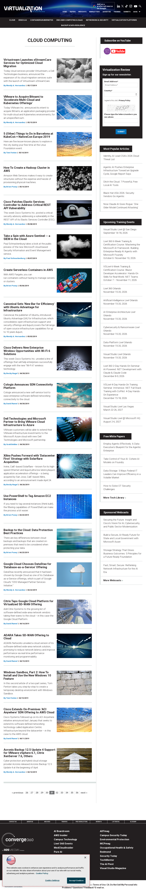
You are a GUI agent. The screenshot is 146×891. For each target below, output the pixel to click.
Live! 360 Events (63, 843)
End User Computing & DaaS (69, 20)
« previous (17, 792)
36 (77, 792)
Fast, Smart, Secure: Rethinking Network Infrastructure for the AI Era (120, 568)
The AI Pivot (107, 864)
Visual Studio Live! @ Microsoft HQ (121, 418)
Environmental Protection (114, 839)
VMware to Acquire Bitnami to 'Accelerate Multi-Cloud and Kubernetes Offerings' (23, 100)
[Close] (85, 857)
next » (84, 792)
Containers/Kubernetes (41, 20)
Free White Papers (114, 436)
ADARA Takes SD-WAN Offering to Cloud (26, 636)
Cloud (12, 20)
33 (62, 792)
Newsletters (94, 12)
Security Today (108, 855)
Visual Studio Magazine (113, 868)
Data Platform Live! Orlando (117, 342)
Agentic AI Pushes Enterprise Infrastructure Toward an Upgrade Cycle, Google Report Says (121, 170)
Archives (47, 821)
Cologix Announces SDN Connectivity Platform (28, 386)
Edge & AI (23, 20)
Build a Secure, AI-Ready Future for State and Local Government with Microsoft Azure (121, 538)
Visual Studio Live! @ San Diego (119, 229)
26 (27, 792)
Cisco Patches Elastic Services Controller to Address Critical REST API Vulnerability (27, 205)
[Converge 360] (17, 840)
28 (37, 792)
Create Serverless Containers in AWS (28, 270)
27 (32, 792)
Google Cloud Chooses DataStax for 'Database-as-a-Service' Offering (27, 565)
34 (67, 792)
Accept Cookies (76, 880)
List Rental (116, 821)
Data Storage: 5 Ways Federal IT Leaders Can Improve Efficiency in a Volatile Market (122, 474)
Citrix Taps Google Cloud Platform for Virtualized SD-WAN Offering (28, 602)
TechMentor (107, 859)
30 (47, 792)
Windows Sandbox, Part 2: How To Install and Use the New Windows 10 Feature (27, 675)
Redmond (105, 851)
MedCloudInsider (63, 847)
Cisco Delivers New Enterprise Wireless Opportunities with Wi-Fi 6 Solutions (27, 351)
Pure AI (58, 851)
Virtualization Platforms (124, 20)
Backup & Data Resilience (73, 25)
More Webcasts (112, 580)
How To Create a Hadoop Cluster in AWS (27, 169)
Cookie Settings (52, 880)
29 (42, 792)
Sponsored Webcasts (116, 512)
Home (65, 12)
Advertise (107, 12)
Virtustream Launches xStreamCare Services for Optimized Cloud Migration (27, 63)
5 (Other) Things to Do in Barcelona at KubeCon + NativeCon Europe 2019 (28, 135)
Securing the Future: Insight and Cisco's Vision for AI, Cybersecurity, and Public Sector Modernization (121, 523)
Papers (73, 12)
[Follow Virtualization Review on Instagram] (130, 6)
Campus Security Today (113, 835)
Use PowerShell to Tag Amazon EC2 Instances (27, 497)
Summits (126, 12)
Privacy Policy (124, 101)
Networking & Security (97, 20)
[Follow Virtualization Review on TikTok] (126, 6)
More (135, 12)
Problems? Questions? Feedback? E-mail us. (83, 887)
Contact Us (13, 821)
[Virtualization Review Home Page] (24, 10)
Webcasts (82, 12)
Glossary (133, 821)
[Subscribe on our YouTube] (113, 53)
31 (52, 792)
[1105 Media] (13, 850)
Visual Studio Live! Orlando (117, 354)
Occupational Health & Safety (116, 847)
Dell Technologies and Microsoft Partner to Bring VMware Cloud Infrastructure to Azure (25, 422)
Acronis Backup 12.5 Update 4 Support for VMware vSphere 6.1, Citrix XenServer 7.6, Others (29, 753)
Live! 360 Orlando (112, 288)
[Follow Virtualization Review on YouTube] (135, 6)
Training (117, 12)
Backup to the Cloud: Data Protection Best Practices (28, 531)
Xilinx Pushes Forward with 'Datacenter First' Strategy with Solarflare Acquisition (29, 459)
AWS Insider (61, 835)
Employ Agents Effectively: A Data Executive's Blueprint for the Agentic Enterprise (122, 447)
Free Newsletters (81, 821)
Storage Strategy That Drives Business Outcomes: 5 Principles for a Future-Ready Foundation (122, 553)
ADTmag (104, 831)
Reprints (99, 821)
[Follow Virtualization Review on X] (122, 6)
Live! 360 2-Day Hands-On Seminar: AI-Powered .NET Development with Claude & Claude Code (122, 369)
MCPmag (105, 843)
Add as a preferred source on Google (105, 6)
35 (72, 792)
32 (57, 792)
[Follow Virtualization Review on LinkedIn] (118, 6)
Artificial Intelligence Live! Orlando (120, 300)
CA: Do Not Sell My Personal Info (122, 885)
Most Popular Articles (116, 148)
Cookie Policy (42, 873)
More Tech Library (113, 497)
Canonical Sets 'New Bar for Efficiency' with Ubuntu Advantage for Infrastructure (29, 307)
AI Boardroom (61, 831)
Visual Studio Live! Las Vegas (118, 406)
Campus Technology (65, 839)
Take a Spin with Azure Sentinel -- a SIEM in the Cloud (27, 237)
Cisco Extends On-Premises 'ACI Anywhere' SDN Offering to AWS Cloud (29, 710)
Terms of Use (99, 885)
